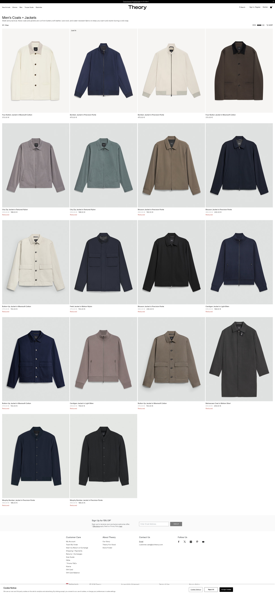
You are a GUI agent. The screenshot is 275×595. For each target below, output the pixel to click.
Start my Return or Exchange (77, 548)
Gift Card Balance (73, 573)
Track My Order (72, 545)
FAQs (68, 560)
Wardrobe (39, 7)
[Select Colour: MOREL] (143, 201)
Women (14, 7)
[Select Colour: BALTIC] (75, 106)
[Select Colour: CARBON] (4, 201)
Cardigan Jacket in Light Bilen (217, 306)
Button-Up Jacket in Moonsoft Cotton (16, 306)
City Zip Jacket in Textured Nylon (15, 210)
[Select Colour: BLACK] (145, 201)
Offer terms (96, 526)
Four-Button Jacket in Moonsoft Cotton (17, 115)
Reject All (211, 589)
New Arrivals (6, 7)
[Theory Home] (137, 7)
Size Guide (70, 557)
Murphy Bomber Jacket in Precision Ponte (18, 500)
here (120, 526)
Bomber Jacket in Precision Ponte (83, 115)
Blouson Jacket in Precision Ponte (151, 210)
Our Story (106, 541)
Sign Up (176, 524)
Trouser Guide (29, 7)
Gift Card (69, 570)
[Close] (273, 1)
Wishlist (265, 7)
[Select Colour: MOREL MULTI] (208, 298)
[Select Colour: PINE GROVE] (7, 201)
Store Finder (107, 548)
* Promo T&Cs (71, 563)
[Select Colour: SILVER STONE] (72, 106)
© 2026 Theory (95, 584)
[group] (35, 71)
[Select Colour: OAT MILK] (4, 106)
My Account (70, 541)
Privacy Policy (194, 584)
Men (21, 7)
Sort (270, 25)
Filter (7, 25)
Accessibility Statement (130, 584)
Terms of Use (164, 584)
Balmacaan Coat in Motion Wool (218, 403)
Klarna (68, 566)
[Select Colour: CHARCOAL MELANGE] (208, 395)
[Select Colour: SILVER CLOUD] (4, 298)
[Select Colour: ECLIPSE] (72, 298)
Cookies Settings (196, 589)
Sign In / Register (255, 7)
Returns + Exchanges (74, 554)
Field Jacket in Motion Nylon (81, 306)
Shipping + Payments (74, 551)
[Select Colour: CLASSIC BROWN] (7, 106)
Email (141, 541)
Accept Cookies (226, 589)
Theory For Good (109, 545)
